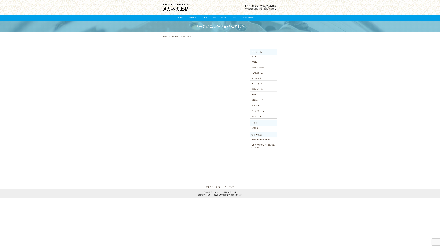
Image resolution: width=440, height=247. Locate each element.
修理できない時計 (258, 89)
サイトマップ (256, 116)
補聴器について (257, 100)
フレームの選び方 (258, 67)
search (262, 19)
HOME (180, 18)
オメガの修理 (256, 78)
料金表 (254, 94)
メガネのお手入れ (258, 73)
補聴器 (223, 18)
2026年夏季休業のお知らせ (261, 139)
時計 (214, 18)
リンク (234, 18)
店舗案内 (192, 18)
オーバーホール (257, 84)
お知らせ (255, 128)
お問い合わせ (248, 18)
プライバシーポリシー (260, 111)
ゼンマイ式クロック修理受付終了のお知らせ (264, 146)
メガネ (204, 18)
